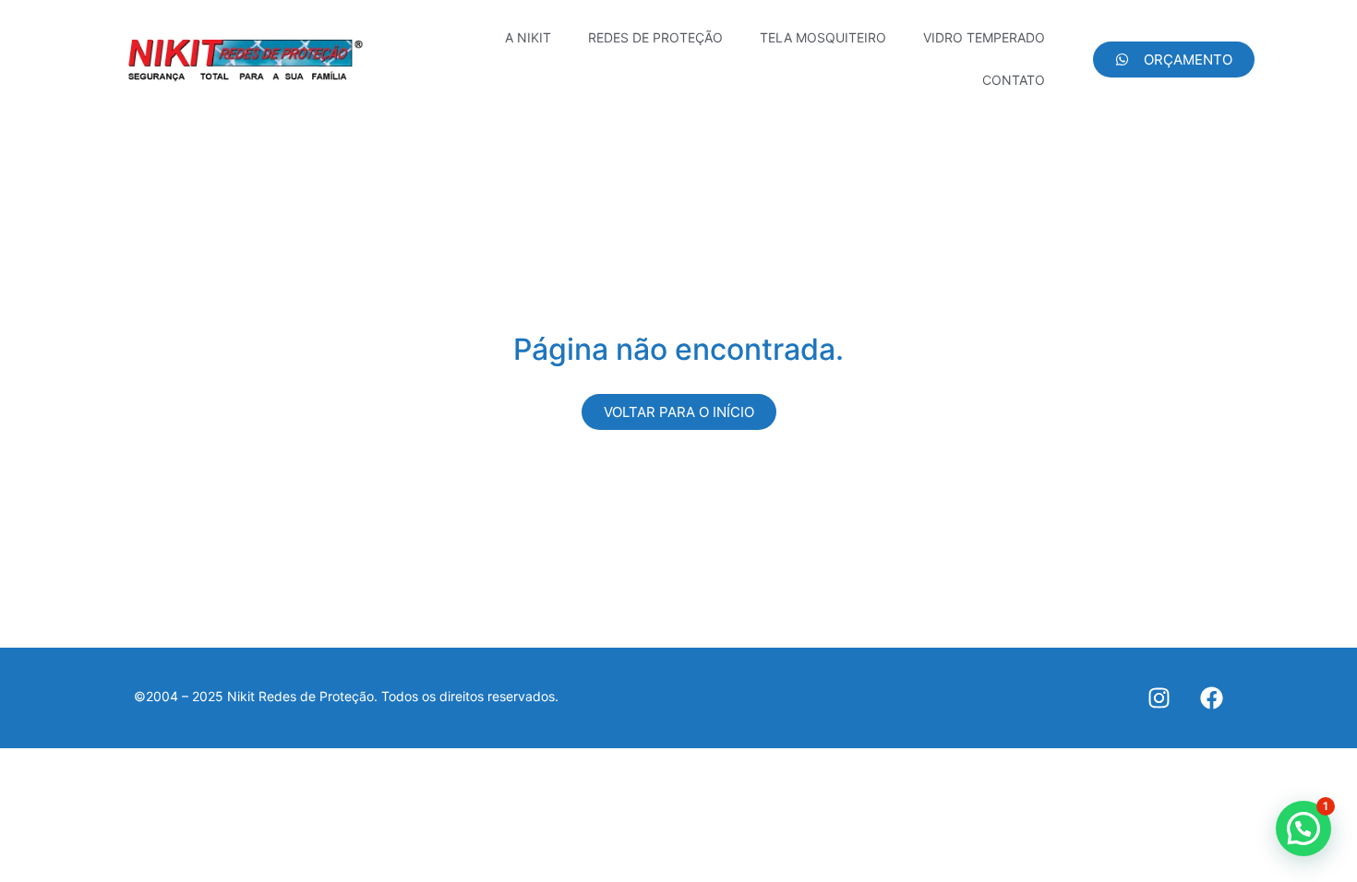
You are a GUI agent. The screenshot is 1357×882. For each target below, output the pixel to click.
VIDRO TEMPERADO (984, 37)
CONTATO (1013, 80)
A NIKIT (528, 37)
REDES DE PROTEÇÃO (655, 37)
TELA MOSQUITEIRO (823, 37)
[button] (1303, 828)
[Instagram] (1159, 697)
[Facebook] (1211, 697)
